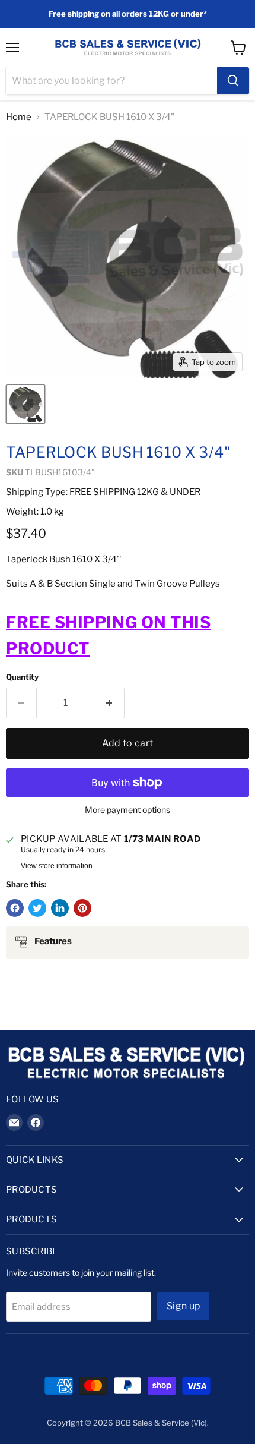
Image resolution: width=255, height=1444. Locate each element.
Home (18, 117)
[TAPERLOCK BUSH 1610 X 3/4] (25, 404)
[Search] (233, 80)
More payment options (127, 810)
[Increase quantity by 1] (109, 703)
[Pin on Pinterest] (82, 908)
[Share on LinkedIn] (60, 908)
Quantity (22, 677)
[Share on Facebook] (15, 908)
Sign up (183, 1305)
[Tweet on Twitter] (37, 908)
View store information (57, 866)
